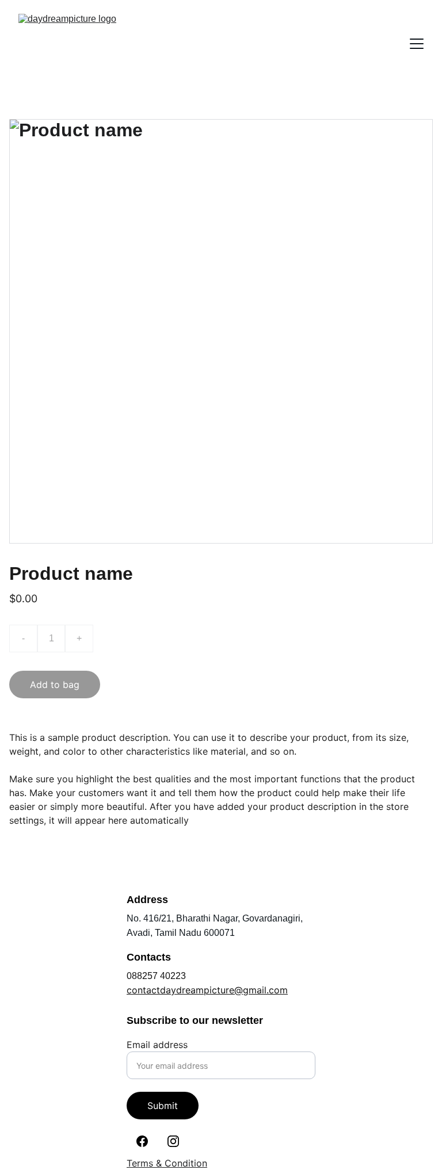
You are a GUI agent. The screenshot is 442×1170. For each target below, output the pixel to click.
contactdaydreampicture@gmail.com (207, 990)
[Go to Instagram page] (173, 1141)
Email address (157, 1044)
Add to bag (54, 684)
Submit (162, 1105)
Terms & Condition (167, 1163)
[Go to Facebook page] (142, 1141)
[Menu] (417, 44)
